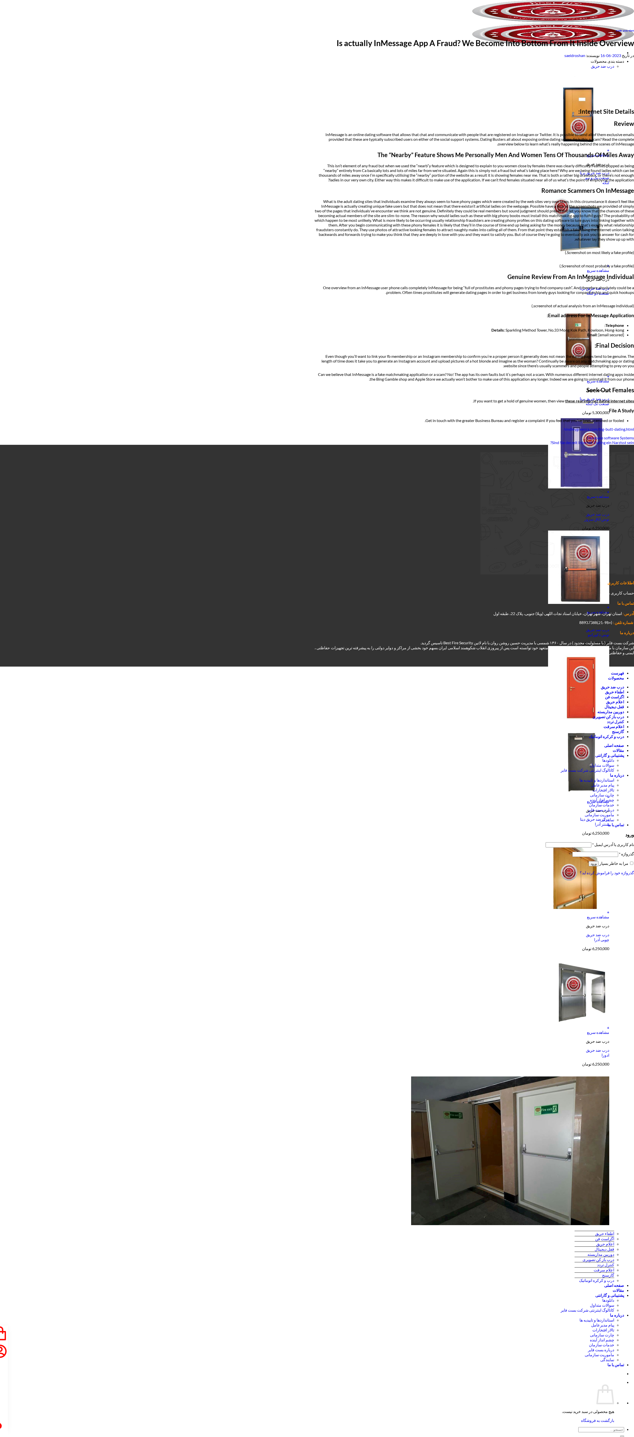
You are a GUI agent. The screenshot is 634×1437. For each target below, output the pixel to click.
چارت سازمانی (602, 1334)
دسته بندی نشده (625, 30)
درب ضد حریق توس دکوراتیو (597, 632)
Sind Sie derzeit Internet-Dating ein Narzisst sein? (592, 442)
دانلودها (608, 1300)
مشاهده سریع (598, 270)
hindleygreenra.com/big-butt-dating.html (599, 429)
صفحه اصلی (614, 1285)
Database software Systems (610, 437)
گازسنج (608, 1275)
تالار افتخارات (603, 1329)
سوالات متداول (602, 1305)
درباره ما (617, 1315)
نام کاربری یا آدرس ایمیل (613, 844)
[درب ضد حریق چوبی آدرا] (578, 907)
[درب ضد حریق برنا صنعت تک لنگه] (578, 371)
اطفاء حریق (604, 1233)
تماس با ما (616, 1364)
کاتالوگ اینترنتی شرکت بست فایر (587, 1310)
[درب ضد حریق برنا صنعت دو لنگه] (578, 260)
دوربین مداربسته (600, 1254)
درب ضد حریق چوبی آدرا (597, 937)
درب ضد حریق (602, 66)
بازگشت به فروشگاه (597, 1420)
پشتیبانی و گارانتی (609, 1295)
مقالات (618, 1290)
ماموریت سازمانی (599, 1354)
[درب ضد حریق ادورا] (578, 1022)
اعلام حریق (605, 1243)
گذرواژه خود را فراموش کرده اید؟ (607, 872)
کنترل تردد (605, 1264)
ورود (594, 864)
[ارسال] (622, 1436)
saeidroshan (574, 55)
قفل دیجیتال (604, 1249)
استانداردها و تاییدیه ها (597, 1320)
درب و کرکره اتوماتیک (596, 1280)
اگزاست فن (604, 1238)
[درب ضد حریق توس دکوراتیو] (578, 602)
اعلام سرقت (604, 1270)
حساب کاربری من (619, 593)
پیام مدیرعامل (602, 1325)
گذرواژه (626, 853)
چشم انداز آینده (602, 1339)
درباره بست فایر (601, 1349)
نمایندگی (607, 1359)
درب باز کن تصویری (598, 1259)
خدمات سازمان (601, 1344)
